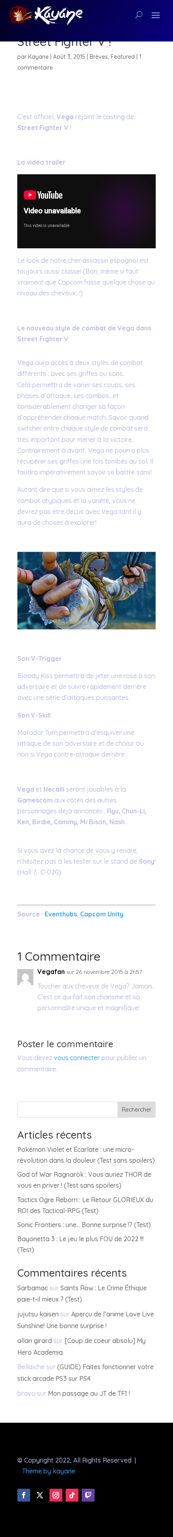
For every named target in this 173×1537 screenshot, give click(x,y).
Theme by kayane (48, 1471)
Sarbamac (32, 1288)
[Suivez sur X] (39, 1495)
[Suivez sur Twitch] (88, 1495)
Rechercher (136, 1109)
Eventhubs (61, 914)
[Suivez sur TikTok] (72, 1495)
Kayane (38, 56)
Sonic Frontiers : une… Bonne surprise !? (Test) (84, 1225)
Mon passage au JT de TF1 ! (89, 1393)
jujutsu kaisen (38, 1314)
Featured (123, 56)
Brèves (99, 56)
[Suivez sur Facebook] (23, 1495)
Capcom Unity (101, 914)
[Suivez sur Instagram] (55, 1495)
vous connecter (77, 1058)
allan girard (34, 1341)
